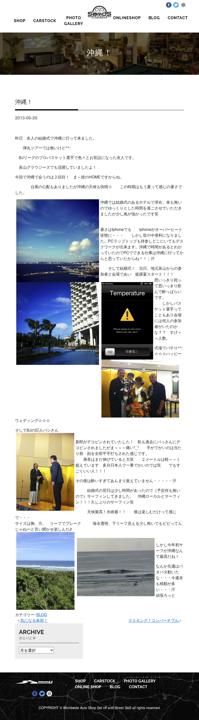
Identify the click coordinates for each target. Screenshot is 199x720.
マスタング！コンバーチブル (154, 620)
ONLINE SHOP (88, 687)
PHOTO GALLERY (73, 21)
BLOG (154, 18)
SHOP (19, 20)
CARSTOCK (44, 20)
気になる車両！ (33, 620)
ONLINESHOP (127, 18)
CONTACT (178, 18)
